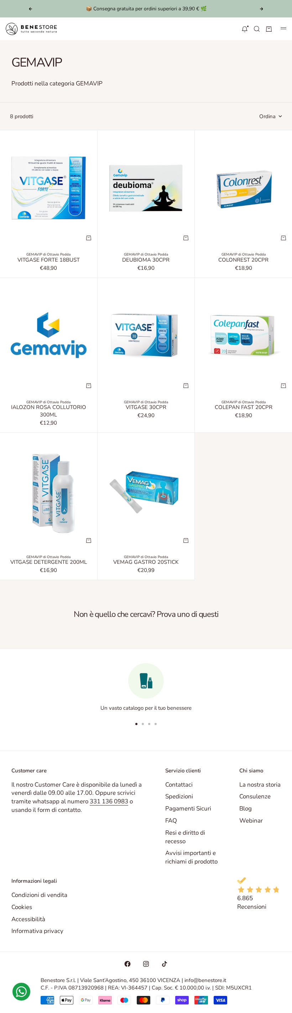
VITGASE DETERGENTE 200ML (48, 563)
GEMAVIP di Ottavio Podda (48, 254)
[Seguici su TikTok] (164, 963)
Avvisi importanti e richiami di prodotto (191, 857)
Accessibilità (28, 919)
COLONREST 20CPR (243, 260)
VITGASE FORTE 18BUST (48, 260)
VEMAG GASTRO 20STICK (145, 563)
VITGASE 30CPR (146, 408)
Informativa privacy (37, 931)
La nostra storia (260, 785)
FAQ (171, 821)
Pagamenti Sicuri (188, 808)
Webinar (251, 821)
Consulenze (255, 796)
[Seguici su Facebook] (127, 963)
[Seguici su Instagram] (146, 963)
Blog (245, 808)
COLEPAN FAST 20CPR (243, 408)
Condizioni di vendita (39, 895)
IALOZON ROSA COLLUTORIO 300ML (48, 412)
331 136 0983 (109, 801)
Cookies (21, 907)
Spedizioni (179, 796)
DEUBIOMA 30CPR (146, 260)
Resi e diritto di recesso (185, 837)
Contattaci (179, 785)
